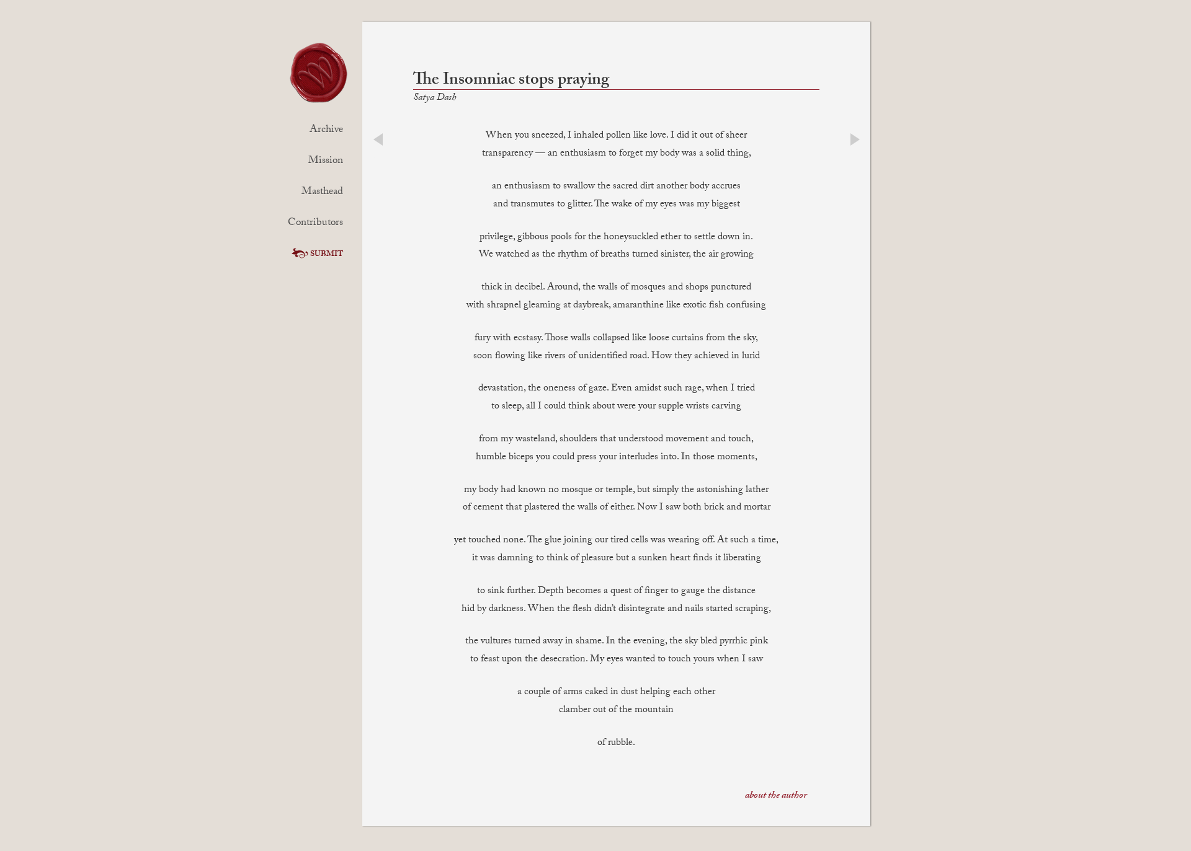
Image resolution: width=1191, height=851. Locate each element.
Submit (326, 255)
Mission (325, 161)
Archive (326, 130)
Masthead (322, 192)
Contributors (315, 223)
